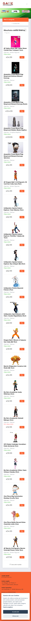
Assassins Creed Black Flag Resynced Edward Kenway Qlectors (13, 156)
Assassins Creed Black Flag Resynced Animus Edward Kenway (13, 76)
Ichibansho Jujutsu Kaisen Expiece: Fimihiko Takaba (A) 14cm (14, 236)
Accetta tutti (15, 611)
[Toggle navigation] (26, 4)
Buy (22, 57)
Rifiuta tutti (15, 616)
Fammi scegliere (8, 607)
